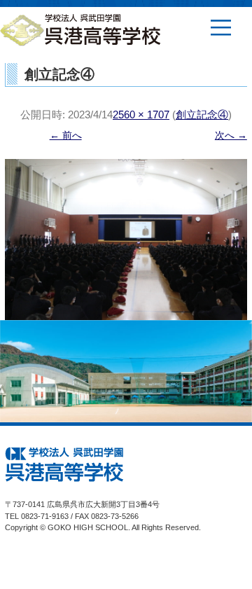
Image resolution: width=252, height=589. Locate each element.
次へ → (231, 135)
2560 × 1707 (141, 114)
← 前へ (66, 135)
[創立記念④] (126, 239)
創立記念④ (202, 114)
